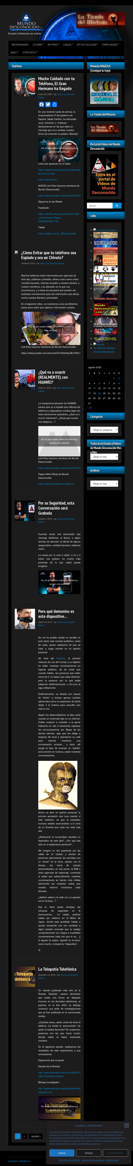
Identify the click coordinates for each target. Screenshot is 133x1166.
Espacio (67, 44)
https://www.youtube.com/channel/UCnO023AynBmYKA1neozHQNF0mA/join (77, 468)
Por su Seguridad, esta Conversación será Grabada (56, 508)
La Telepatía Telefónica (57, 969)
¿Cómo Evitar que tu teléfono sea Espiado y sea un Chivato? (48, 255)
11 (94, 388)
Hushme (60, 658)
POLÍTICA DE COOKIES (69, 1160)
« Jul (89, 407)
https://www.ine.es (47, 179)
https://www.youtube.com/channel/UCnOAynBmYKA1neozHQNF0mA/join (75, 195)
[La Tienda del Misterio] (100, 19)
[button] (126, 1125)
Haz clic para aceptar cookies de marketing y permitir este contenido (59, 150)
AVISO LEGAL (112, 1160)
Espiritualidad (109, 44)
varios (13, 52)
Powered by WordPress (19, 1161)
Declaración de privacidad (93, 1160)
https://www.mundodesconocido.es (56, 483)
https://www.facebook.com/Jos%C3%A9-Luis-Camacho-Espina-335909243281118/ (59, 217)
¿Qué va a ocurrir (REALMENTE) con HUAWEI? (53, 377)
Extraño (37, 44)
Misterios (53, 44)
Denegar (89, 1152)
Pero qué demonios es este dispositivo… (56, 613)
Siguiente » (36, 1136)
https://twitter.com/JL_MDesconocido (57, 233)
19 (99, 393)
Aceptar (62, 1152)
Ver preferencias (115, 1152)
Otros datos (29, 52)
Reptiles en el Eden (86, 44)
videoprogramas (20, 44)
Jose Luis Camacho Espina (52, 263)
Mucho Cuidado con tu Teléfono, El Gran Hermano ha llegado (56, 83)
